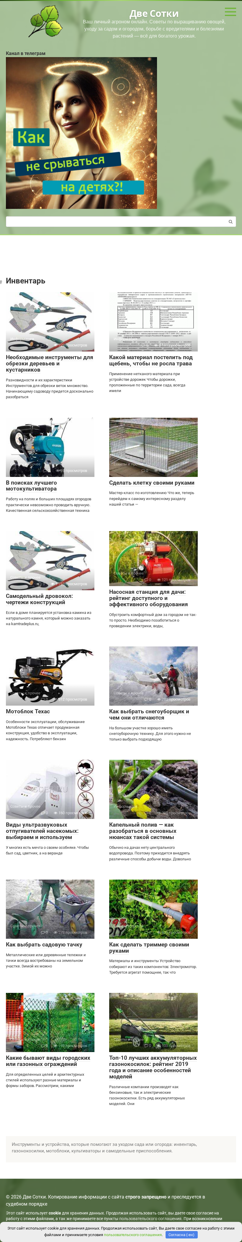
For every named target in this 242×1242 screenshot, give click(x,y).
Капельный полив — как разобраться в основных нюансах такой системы (142, 831)
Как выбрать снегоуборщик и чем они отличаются (149, 714)
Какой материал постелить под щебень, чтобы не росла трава (151, 360)
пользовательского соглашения (150, 1218)
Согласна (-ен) (181, 1235)
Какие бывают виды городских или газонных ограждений (48, 1060)
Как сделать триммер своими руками (149, 947)
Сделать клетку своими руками (151, 482)
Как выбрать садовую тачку (44, 944)
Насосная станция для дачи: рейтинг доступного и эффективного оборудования (148, 598)
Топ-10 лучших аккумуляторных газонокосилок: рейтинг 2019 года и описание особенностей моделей (153, 1067)
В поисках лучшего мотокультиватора (31, 485)
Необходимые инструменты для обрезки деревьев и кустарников (49, 363)
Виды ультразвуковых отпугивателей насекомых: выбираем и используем (42, 831)
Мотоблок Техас (28, 711)
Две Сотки (154, 13)
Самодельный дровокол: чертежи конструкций (39, 599)
